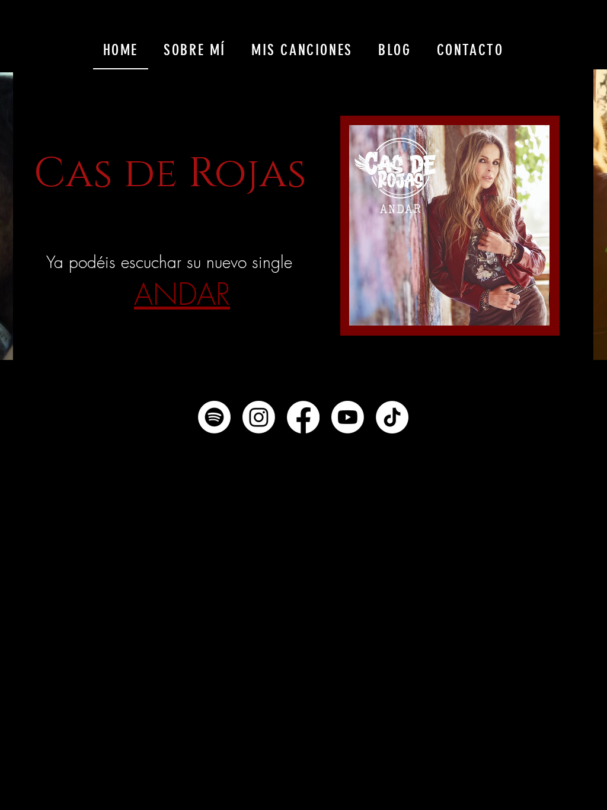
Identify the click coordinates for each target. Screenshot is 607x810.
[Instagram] (258, 417)
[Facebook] (303, 417)
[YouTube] (347, 417)
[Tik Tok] (392, 417)
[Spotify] (214, 417)
